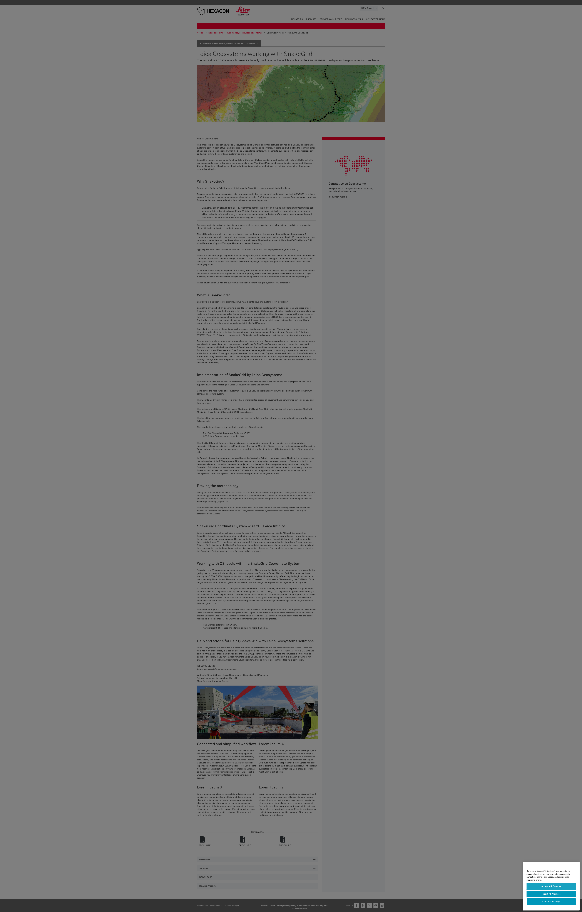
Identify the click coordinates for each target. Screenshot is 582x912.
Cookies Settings (551, 901)
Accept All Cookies (551, 886)
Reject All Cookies (551, 894)
